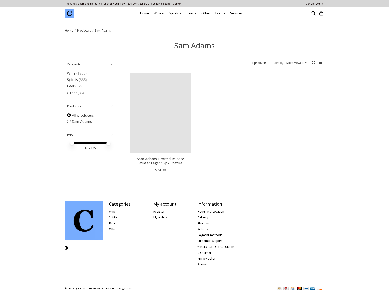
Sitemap (202, 264)
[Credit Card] (292, 289)
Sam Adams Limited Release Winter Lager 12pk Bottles (160, 160)
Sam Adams (82, 121)
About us (203, 223)
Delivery (202, 217)
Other (205, 13)
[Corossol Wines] (69, 13)
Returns (202, 229)
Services (236, 13)
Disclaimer (204, 253)
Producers (84, 30)
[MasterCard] (299, 289)
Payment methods (209, 235)
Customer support (209, 241)
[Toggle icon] (313, 13)
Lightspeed (126, 288)
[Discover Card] (319, 289)
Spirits (72, 79)
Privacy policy (206, 258)
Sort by (278, 63)
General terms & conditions (215, 246)
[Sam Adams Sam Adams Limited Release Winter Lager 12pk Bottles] (160, 113)
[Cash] (279, 289)
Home (144, 13)
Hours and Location (210, 211)
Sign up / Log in (314, 3)
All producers (83, 115)
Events (220, 13)
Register (159, 211)
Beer (70, 86)
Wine (71, 73)
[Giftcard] (286, 289)
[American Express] (312, 289)
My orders (160, 217)
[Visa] (306, 289)
